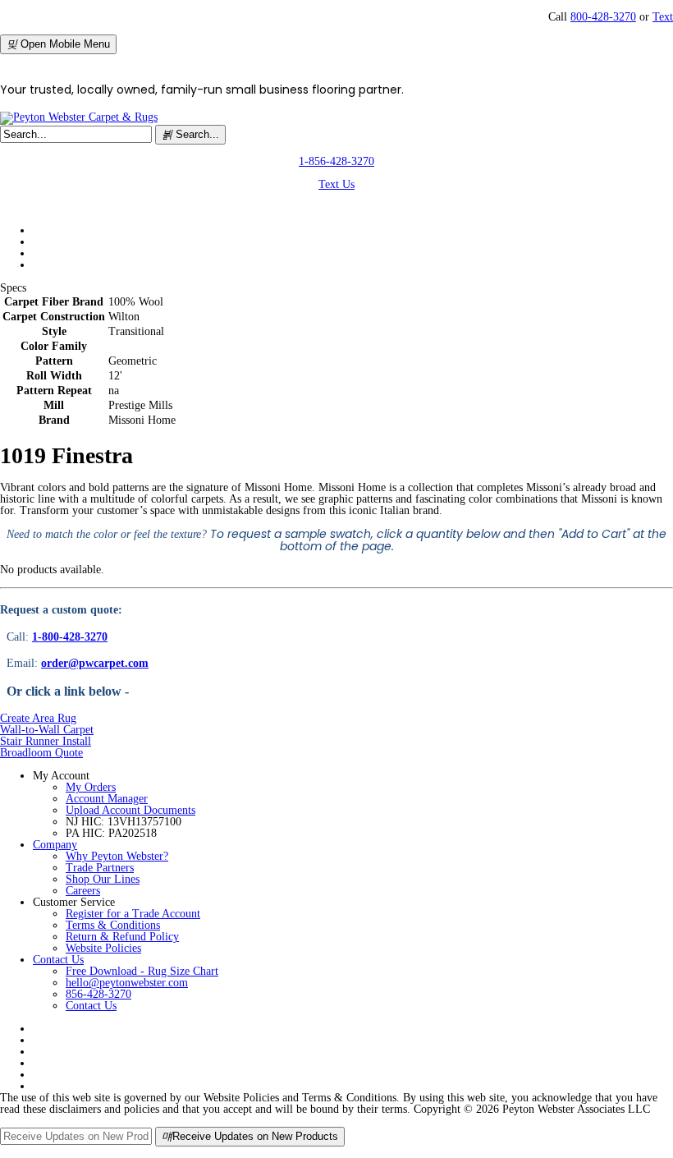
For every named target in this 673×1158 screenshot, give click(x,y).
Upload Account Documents (130, 810)
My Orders (91, 787)
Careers (83, 891)
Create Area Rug (38, 718)
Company (55, 845)
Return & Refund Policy (122, 937)
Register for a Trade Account (133, 914)
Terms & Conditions (113, 925)
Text (662, 17)
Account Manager (107, 799)
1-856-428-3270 (336, 161)
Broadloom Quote (41, 753)
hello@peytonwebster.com (127, 982)
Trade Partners (100, 868)
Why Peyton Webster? (117, 856)
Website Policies (103, 948)
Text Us (336, 184)
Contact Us (58, 960)
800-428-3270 (603, 17)
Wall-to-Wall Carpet (47, 730)
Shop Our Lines (103, 879)
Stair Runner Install (45, 741)
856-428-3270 (98, 994)
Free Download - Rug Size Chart (142, 971)
